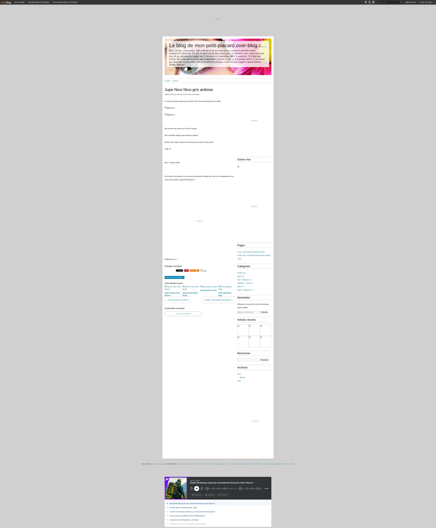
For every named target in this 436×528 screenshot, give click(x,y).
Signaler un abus (220, 464)
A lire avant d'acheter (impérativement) (251, 252)
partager (211, 495)
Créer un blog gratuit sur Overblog (188, 464)
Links (239, 258)
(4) (240, 276)
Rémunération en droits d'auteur (241, 464)
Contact (175, 80)
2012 (239, 374)
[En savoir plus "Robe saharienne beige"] (243, 330)
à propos (224, 495)
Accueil (167, 80)
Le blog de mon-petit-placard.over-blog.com (218, 45)
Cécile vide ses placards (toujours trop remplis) (254, 255)
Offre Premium (257, 464)
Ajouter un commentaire (183, 314)
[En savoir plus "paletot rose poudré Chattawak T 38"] (254, 330)
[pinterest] (373, 2)
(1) (245, 283)
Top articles (203, 464)
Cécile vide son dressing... (157, 464)
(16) (241, 273)
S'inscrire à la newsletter (174, 277)
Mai (241, 377)
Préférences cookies (288, 464)
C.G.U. (229, 464)
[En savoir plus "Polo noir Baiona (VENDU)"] (265, 341)
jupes (175, 259)
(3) (244, 279)
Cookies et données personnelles (272, 464)
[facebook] (365, 2)
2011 (239, 381)
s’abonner (197, 495)
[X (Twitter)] (369, 2)
